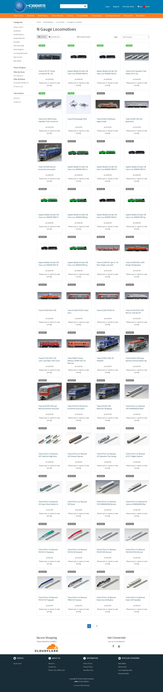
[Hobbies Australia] (30, 6)
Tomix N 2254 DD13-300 (47, 310)
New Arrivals (128, 16)
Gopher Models (22, 83)
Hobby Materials (57, 16)
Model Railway (43, 16)
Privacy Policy (88, 667)
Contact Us (17, 102)
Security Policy (88, 670)
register (52, 83)
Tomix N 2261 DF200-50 (105, 310)
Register (116, 6)
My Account (17, 663)
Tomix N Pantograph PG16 (77, 119)
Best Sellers (140, 16)
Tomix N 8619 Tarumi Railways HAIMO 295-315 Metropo (77, 360)
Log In (107, 6)
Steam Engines (97, 16)
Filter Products (20, 68)
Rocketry (70, 16)
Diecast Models (82, 16)
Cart (144, 6)
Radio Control (18, 16)
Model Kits (30, 16)
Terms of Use (87, 663)
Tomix (19, 86)
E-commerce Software (79, 685)
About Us (17, 98)
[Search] (85, 6)
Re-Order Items (128, 6)
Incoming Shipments (113, 16)
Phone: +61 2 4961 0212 (56, 670)
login (45, 83)
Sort (116, 37)
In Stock (19, 76)
